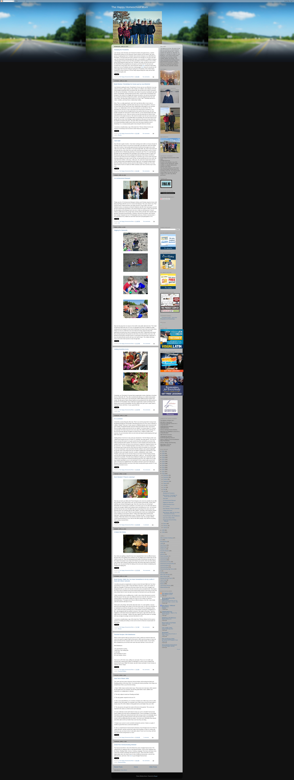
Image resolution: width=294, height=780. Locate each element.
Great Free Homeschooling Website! (125, 744)
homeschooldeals (164, 565)
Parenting (162, 581)
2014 (163, 465)
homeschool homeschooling (167, 563)
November (166, 477)
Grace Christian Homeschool (169, 645)
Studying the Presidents (121, 49)
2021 (163, 451)
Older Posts (153, 767)
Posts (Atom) (124, 770)
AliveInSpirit (165, 632)
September (166, 481)
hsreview (162, 572)
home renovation (164, 556)
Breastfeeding (163, 541)
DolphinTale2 (163, 547)
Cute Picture (163, 545)
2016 (163, 461)
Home (136, 767)
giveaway (162, 554)
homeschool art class (165, 561)
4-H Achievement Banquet (122, 178)
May (164, 489)
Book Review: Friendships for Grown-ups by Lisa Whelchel (132, 84)
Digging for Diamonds (120, 230)
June (164, 487)
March (165, 523)
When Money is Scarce (167, 594)
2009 (163, 530)
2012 (163, 469)
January (165, 527)
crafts (161, 543)
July (164, 485)
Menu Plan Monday (165, 574)
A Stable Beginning (167, 611)
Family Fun (163, 548)
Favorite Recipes (122, 671)
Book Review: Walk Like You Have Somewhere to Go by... (171, 513)
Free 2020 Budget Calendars (168, 646)
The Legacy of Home (167, 593)
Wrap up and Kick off (166, 619)
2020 (163, 453)
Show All (178, 649)
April (164, 491)
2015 (163, 463)
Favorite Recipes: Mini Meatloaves (124, 634)
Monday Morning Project (166, 578)
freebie (162, 552)
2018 (163, 457)
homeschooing (164, 558)
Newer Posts (118, 767)
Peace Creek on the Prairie (169, 622)
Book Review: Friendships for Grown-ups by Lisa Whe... (170, 496)
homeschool (163, 559)
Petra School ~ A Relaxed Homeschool (168, 606)
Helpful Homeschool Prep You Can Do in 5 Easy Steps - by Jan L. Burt (170, 601)
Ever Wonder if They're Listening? (124, 477)
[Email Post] (153, 76)
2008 (163, 532)
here (144, 65)
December (166, 475)
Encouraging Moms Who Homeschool (168, 599)
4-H (119, 223)
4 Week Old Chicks (120, 532)
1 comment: (146, 524)
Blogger (155, 776)
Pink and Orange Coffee (168, 638)
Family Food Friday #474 (167, 629)
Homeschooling (121, 762)
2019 (163, 455)
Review (120, 135)
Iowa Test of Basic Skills (121, 678)
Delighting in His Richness (169, 617)
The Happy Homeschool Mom (129, 7)
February (165, 525)
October (165, 479)
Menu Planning (164, 576)
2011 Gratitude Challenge (166, 537)
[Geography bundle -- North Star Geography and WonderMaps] (170, 319)
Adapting (164, 608)
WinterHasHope (164, 587)
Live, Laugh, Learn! (167, 627)
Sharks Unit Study (166, 624)
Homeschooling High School (167, 569)
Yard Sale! (117, 141)
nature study (163, 580)
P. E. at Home (118, 419)
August (165, 483)
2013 (163, 467)
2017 (163, 459)
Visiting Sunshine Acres (121, 349)
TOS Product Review (165, 585)
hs (161, 570)
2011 (163, 471)
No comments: (146, 76)
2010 (163, 473)
